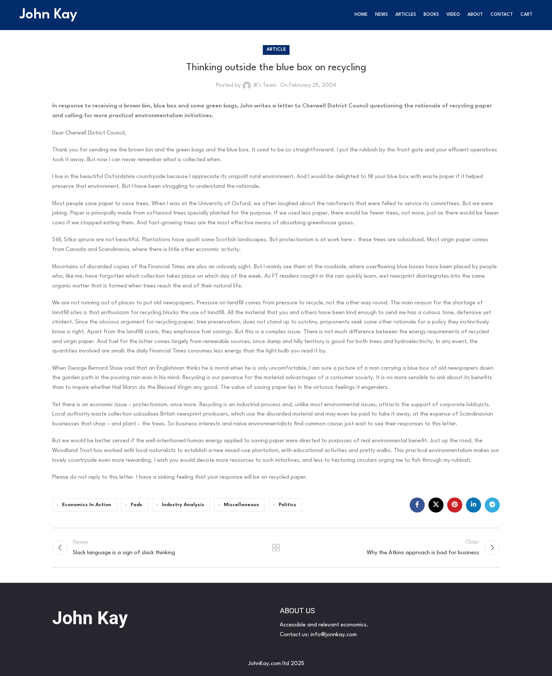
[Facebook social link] (417, 505)
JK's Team (264, 85)
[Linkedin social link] (473, 505)
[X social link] (435, 505)
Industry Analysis (183, 504)
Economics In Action (86, 504)
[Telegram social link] (492, 505)
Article (276, 49)
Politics (287, 504)
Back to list (276, 547)
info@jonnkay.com (334, 635)
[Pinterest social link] (454, 505)
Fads (136, 504)
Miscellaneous (241, 504)
